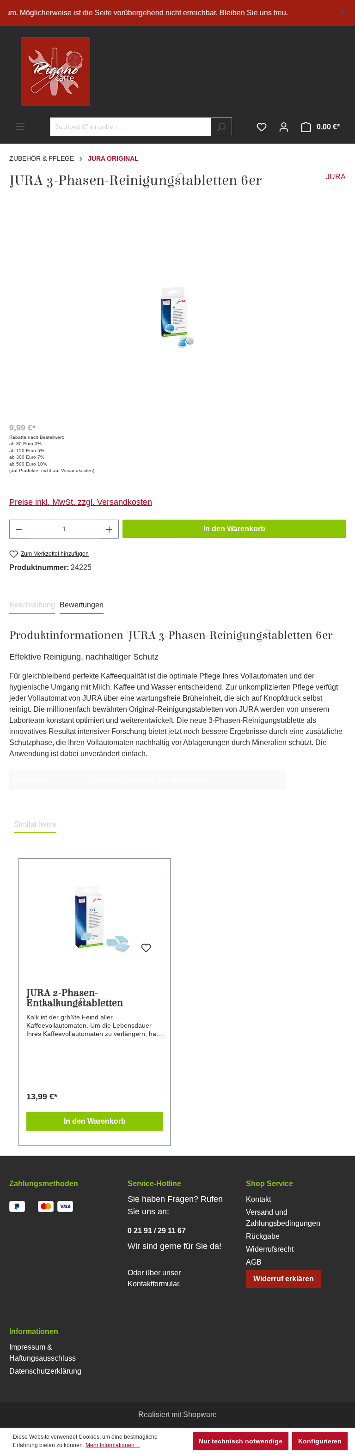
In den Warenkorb (234, 529)
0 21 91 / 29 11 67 (157, 1231)
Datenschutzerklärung (45, 1371)
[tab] (32, 605)
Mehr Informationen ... (113, 1445)
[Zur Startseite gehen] (37, 71)
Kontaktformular (153, 1284)
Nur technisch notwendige (240, 1441)
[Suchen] (221, 126)
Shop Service (269, 1183)
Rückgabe (263, 1236)
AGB (254, 1262)
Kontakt (258, 1199)
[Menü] (20, 126)
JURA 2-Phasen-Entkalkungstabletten (74, 998)
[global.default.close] (342, 11)
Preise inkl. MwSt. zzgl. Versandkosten (80, 502)
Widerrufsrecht (270, 1249)
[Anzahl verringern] (19, 529)
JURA (336, 177)
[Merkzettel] (262, 127)
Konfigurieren (320, 1441)
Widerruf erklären (283, 1279)
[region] (177, 13)
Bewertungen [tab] (82, 605)
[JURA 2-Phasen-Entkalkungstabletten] (94, 918)
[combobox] (130, 126)
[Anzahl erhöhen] (109, 529)
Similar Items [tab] (35, 824)
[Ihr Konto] (284, 127)
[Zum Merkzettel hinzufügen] (146, 948)
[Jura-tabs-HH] (177, 315)
